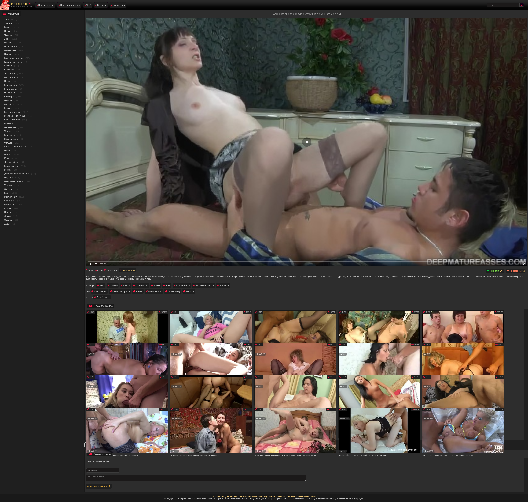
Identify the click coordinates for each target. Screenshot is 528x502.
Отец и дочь (10, 93)
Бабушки (8, 123)
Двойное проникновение (16, 173)
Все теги (101, 5)
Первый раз (10, 127)
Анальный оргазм (121, 291)
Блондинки (9, 200)
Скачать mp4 (129, 270)
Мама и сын (10, 50)
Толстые (8, 131)
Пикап (7, 81)
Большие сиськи (12, 112)
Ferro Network (103, 297)
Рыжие (7, 208)
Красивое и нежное (14, 62)
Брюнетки (9, 204)
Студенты (9, 69)
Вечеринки (9, 135)
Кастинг (8, 66)
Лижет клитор (155, 291)
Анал (6, 19)
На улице (8, 177)
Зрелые (8, 23)
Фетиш (7, 216)
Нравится (494, 271)
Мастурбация (10, 197)
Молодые (9, 42)
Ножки (7, 212)
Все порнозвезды (70, 5)
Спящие (8, 143)
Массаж (8, 108)
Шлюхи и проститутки (15, 146)
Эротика (8, 220)
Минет (7, 154)
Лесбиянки (9, 73)
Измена (8, 100)
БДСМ (7, 193)
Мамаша (190, 291)
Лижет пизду (174, 291)
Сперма (8, 189)
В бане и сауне (11, 139)
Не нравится (515, 271)
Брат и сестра (10, 89)
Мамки (7, 27)
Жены (7, 39)
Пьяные (8, 54)
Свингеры (9, 96)
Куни (6, 158)
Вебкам (7, 170)
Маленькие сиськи (13, 181)
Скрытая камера (12, 120)
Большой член (11, 77)
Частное (8, 35)
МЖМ (7, 150)
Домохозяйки (11, 162)
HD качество (10, 46)
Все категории (46, 5)
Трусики (8, 185)
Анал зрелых (100, 291)
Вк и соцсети (10, 85)
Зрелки (139, 291)
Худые (7, 224)
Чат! (88, 5)
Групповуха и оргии (13, 58)
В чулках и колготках (14, 116)
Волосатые (9, 104)
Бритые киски (11, 166)
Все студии (119, 5)
